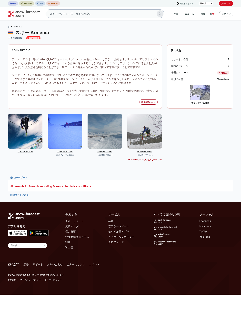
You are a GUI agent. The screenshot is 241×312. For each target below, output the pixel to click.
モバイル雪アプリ (118, 231)
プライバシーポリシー (30, 279)
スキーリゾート (74, 221)
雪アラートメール (118, 226)
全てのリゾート (19, 177)
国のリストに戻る (19, 194)
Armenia (18, 27)
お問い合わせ (55, 264)
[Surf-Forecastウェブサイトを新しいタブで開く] (13, 3)
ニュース (189, 13)
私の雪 (69, 247)
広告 (26, 264)
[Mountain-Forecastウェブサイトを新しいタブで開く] (26, 3)
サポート (38, 264)
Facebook (205, 221)
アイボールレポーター (121, 237)
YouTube (204, 237)
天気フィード (116, 242)
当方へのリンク (76, 264)
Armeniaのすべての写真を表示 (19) (145, 159)
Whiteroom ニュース (77, 237)
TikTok (203, 231)
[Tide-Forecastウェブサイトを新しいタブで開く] (40, 3)
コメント (94, 264)
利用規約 (12, 279)
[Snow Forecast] (23, 13)
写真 (203, 13)
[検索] (160, 13)
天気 (175, 13)
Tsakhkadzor (25, 151)
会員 (110, 221)
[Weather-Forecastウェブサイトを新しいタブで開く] (53, 3)
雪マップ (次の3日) (200, 102)
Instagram (205, 226)
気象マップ (71, 226)
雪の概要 (70, 231)
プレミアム (226, 3)
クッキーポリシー (53, 279)
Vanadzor (223, 79)
